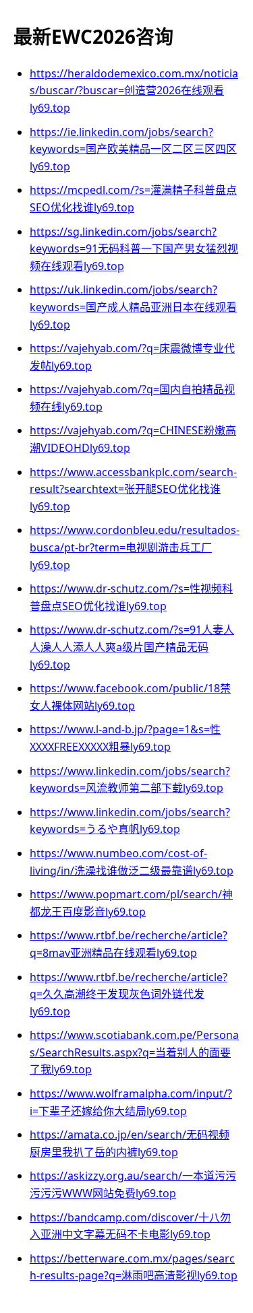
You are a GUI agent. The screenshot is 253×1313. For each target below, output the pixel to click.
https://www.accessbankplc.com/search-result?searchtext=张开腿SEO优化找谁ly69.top (133, 489)
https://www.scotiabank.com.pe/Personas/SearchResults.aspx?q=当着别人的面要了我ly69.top (134, 1052)
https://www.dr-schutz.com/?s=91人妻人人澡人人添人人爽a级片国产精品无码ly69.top (132, 646)
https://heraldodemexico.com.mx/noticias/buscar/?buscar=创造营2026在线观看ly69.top (134, 90)
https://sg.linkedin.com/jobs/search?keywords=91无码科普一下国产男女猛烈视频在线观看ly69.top (134, 248)
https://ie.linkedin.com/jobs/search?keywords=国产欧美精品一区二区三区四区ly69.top (133, 149)
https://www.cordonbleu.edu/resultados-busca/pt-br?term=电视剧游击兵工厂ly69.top (135, 547)
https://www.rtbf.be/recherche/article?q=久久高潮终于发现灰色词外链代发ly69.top (128, 994)
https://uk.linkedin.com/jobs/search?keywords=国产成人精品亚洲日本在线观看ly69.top (133, 306)
